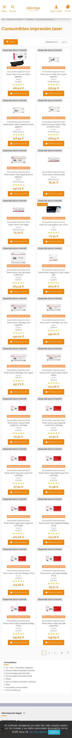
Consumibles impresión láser (19, 676)
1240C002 (53, 430)
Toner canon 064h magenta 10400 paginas (18, 125)
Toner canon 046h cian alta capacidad (54, 624)
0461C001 (53, 380)
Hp (53, 227)
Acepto (54, 732)
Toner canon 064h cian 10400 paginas (53, 75)
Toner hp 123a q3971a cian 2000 (53, 224)
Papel (8, 679)
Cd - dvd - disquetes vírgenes (19, 667)
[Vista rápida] (22, 69)
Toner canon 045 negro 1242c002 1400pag (54, 474)
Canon (18, 79)
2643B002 (18, 81)
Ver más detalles (38, 732)
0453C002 (53, 280)
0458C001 (53, 327)
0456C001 (18, 330)
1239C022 (18, 430)
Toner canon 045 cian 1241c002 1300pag (18, 474)
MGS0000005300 (53, 81)
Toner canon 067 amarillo (53, 174)
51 (62, 652)
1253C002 (53, 631)
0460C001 (18, 377)
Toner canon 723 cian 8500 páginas (18, 75)
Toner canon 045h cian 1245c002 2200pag (18, 524)
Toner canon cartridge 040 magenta (18, 323)
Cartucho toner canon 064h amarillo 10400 (53, 125)
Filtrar (12, 42)
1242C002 (53, 480)
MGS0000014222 (53, 179)
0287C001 (18, 280)
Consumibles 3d (13, 690)
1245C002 (18, 530)
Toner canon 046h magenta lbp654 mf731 (18, 624)
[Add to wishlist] (14, 69)
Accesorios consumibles (17, 687)
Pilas (8, 684)
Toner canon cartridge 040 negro (18, 373)
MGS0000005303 (53, 132)
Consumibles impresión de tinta (20, 670)
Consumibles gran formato (18, 673)
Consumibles (10, 662)
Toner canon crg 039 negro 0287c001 (18, 273)
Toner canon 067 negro (18, 224)
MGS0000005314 (18, 182)
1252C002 (18, 631)
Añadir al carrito (20, 93)
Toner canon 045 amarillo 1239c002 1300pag (18, 424)
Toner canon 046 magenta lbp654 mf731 (54, 524)
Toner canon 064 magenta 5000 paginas (18, 175)
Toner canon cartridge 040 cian (53, 322)
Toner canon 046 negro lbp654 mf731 (53, 574)
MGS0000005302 (18, 132)
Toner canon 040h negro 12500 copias (54, 374)
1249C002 (18, 578)
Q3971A (53, 230)
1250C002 (53, 580)
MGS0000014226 (18, 230)
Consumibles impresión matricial (20, 681)
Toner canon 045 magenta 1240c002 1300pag (53, 424)
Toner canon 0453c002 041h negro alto (53, 273)
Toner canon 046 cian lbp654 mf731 (18, 573)
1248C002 (53, 530)
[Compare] (18, 69)
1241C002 (18, 480)
